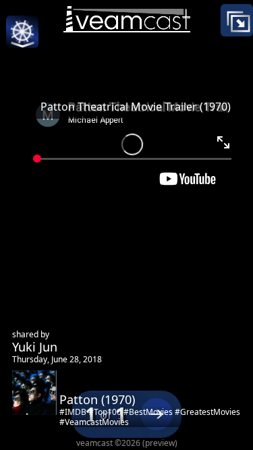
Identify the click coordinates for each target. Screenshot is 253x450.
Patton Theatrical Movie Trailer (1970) (135, 106)
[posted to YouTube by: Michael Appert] (127, 138)
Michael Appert (150, 292)
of (105, 414)
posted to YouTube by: (170, 277)
